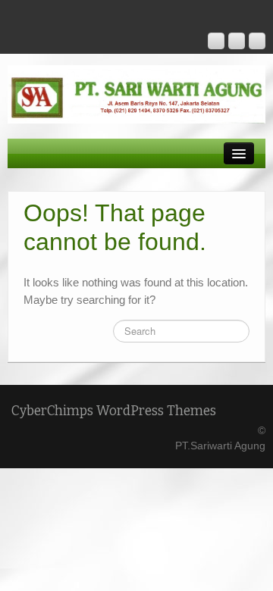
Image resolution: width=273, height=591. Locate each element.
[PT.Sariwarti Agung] (136, 93)
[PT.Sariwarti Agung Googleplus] (216, 41)
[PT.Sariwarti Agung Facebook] (236, 41)
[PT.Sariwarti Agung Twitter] (257, 41)
